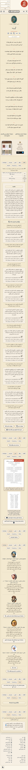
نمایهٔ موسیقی (21, 744)
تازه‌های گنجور (21, 749)
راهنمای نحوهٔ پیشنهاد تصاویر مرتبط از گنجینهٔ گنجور (14, 521)
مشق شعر (10, 162)
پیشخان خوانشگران (7, 749)
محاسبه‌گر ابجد (8, 746)
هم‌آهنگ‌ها (5, 162)
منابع (10, 758)
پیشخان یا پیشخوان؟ (7, 751)
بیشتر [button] (15, 667)
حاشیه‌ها (8, 165)
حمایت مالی (22, 761)
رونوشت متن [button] (20, 426)
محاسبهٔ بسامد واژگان (15, 445)
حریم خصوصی (8, 762)
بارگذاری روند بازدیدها (14, 703)
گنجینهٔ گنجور (8, 744)
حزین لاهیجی (16, 24)
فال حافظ (22, 742)
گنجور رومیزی (8, 739)
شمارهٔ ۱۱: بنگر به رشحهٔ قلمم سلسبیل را (20, 135)
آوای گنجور (9, 747)
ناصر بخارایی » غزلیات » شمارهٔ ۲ (14, 603)
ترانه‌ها (20, 165)
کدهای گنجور (8, 737)
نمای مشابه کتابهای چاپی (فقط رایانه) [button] (15, 429)
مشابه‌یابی (22, 747)
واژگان (20, 162)
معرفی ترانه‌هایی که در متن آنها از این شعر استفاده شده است (14, 686)
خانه (23, 737)
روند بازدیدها (14, 165)
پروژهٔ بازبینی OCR (12, 178)
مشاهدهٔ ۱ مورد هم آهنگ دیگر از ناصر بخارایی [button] (15, 616)
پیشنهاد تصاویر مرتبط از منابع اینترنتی (15, 517)
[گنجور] (24, 4)
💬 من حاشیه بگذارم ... (10, 719)
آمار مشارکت (8, 755)
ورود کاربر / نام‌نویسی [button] (15, 11)
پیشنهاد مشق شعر (14, 537)
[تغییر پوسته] (2, 767)
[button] (26, 11)
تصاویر (15, 162)
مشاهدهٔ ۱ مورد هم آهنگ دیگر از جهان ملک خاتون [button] (14, 640)
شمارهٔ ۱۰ (14, 28)
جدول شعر (22, 741)
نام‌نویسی (7, 723)
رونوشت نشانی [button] (9, 426)
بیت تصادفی (21, 739)
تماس (9, 760)
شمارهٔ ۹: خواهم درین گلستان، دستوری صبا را (7, 135)
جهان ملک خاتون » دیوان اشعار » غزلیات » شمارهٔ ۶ (14, 627)
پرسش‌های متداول (20, 757)
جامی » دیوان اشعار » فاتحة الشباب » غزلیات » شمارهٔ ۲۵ (14, 653)
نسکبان (9, 752)
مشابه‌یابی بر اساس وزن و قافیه (15, 671)
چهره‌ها (22, 759)
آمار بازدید (9, 757)
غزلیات (11, 24)
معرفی (22, 755)
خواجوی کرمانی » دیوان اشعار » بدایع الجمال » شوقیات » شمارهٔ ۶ (14, 559)
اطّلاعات (24, 162)
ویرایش (8, 217)
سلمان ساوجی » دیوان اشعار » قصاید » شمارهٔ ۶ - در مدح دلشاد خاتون (14, 582)
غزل (12, 176)
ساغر (10, 741)
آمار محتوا (22, 762)
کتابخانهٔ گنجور (8, 742)
